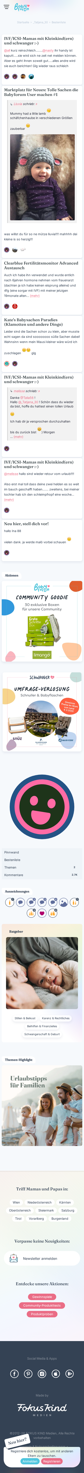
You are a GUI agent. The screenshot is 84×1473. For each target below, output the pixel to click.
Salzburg (67, 1210)
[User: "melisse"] (6, 448)
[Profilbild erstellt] (63, 905)
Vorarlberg (36, 1218)
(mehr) (35, 295)
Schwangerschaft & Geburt (42, 1034)
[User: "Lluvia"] (6, 249)
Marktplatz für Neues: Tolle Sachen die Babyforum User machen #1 (41, 92)
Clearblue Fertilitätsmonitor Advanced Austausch (41, 265)
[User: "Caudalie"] (23, 76)
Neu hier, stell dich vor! (26, 523)
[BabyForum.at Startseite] (22, 8)
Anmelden (30, 1461)
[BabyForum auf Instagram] (42, 1374)
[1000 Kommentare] (52, 905)
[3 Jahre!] (31, 916)
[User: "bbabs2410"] (14, 76)
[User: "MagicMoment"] (6, 363)
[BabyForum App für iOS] (55, 1374)
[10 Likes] (42, 916)
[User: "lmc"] (14, 249)
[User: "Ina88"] (6, 306)
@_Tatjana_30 (28, 402)
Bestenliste (12, 860)
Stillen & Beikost (25, 1018)
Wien (16, 1202)
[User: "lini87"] (14, 363)
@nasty (48, 50)
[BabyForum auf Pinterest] (28, 1374)
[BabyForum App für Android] (69, 1374)
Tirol (18, 1218)
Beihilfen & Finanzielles (42, 1026)
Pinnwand (11, 852)
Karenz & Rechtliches (56, 1018)
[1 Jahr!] (9, 905)
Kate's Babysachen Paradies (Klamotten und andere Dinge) (33, 322)
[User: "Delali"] (14, 306)
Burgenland (59, 1218)
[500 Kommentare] (42, 905)
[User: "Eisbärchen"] (31, 76)
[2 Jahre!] (74, 905)
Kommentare (40, 875)
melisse (19, 391)
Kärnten (65, 1202)
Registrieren (52, 1461)
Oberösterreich (20, 1210)
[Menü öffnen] (6, 7)
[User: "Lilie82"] (6, 76)
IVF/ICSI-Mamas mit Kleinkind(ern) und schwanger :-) (39, 40)
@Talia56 (27, 397)
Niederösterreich (40, 1202)
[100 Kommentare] (31, 905)
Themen (39, 867)
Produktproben (42, 1314)
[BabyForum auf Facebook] (14, 1374)
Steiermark (46, 1210)
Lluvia (18, 104)
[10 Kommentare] (20, 905)
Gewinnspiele (42, 1297)
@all (7, 50)
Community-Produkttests (42, 1305)
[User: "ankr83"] (23, 249)
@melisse (11, 474)
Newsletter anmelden (40, 1258)
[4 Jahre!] (52, 916)
